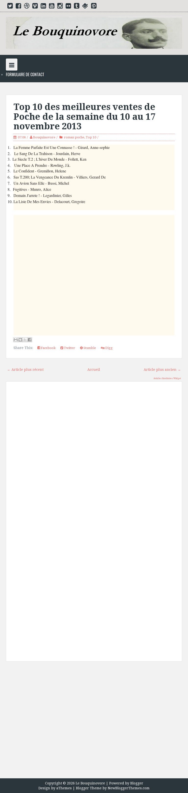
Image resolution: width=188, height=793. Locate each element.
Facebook (48, 348)
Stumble (89, 348)
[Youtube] (51, 7)
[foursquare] (85, 7)
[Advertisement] (94, 722)
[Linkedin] (43, 7)
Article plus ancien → (162, 370)
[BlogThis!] (20, 339)
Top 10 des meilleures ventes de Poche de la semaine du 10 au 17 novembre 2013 (84, 117)
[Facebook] (18, 7)
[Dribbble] (26, 7)
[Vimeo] (35, 7)
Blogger (136, 783)
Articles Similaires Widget (167, 378)
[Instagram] (60, 7)
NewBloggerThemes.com (129, 788)
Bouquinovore (44, 137)
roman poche (74, 137)
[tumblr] (76, 7)
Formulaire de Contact (25, 74)
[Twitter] (10, 7)
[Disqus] (94, 455)
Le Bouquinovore (90, 783)
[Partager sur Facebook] (29, 339)
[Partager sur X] (25, 339)
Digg (109, 348)
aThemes (64, 788)
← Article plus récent (25, 370)
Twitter (69, 348)
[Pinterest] (93, 7)
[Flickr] (68, 7)
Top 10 (91, 137)
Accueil (93, 370)
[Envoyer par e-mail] (15, 339)
